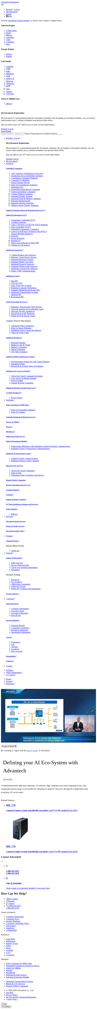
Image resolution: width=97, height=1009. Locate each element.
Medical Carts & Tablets (20, 345)
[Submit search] (59, 134)
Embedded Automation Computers (25, 229)
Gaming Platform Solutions (22, 194)
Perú (8, 44)
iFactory (9, 427)
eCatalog (9, 950)
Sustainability (11, 656)
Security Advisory (12, 594)
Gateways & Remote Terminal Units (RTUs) (29, 231)
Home (8, 679)
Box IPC (14, 281)
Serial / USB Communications (23, 271)
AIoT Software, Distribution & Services (27, 173)
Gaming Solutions (12, 490)
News (8, 948)
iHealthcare (10, 432)
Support (9, 553)
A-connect (10, 955)
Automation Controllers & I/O (23, 220)
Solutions (10, 400)
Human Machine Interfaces (22, 234)
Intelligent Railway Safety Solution (25, 461)
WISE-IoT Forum (18, 586)
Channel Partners (12, 541)
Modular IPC (16, 295)
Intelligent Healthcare (14, 338)
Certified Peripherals (13, 393)
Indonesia (10, 74)
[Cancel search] (61, 134)
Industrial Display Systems (21, 196)
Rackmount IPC (17, 297)
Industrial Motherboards (20, 201)
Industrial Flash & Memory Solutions (26, 198)
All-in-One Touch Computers (23, 471)
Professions (15, 642)
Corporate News (12, 919)
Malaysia (9, 81)
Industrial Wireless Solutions (22, 203)
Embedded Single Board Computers (25, 189)
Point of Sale (16, 473)
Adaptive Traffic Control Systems (24, 458)
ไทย (8, 89)
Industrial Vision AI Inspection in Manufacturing (30, 449)
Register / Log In (13, 138)
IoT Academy (16, 582)
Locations (15, 649)
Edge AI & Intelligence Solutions (24, 185)
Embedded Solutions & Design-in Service (20, 417)
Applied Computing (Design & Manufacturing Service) (25, 210)
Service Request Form (20, 565)
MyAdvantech (12, 12)
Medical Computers (19, 347)
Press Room (16, 615)
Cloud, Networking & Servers (16, 302)
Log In (17, 9)
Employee (9, 661)
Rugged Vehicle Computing (15, 480)
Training (14, 647)
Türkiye (9, 92)
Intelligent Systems (12, 276)
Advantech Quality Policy (15, 531)
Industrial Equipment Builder (16, 441)
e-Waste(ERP (11, 930)
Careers (9, 637)
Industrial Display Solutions (16, 499)
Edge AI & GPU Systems (21, 285)
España (9, 56)
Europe (9, 54)
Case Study (10, 939)
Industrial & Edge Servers (15, 436)
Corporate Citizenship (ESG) (17, 923)
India (8, 71)
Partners (9, 536)
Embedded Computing (14, 168)
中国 (8, 69)
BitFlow (14, 514)
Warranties (15, 570)
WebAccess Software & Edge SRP (25, 243)
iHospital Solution (18, 343)
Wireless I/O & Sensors (20, 245)
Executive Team (17, 611)
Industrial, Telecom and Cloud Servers (26, 307)
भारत (10, 16)
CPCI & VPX (16, 283)
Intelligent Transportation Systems (24, 292)
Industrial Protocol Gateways (22, 264)
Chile (8, 40)
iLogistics (9, 495)
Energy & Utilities (12, 422)
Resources (15, 580)
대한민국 (10, 79)
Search (8, 14)
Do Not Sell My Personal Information (21, 997)
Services (9, 516)
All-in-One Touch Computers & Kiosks (27, 376)
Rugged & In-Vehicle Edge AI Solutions (27, 366)
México (9, 35)
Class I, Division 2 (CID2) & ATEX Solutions (29, 225)
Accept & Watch (8, 746)
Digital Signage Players (20, 183)
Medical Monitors (18, 349)
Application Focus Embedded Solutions (27, 176)
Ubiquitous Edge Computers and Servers (27, 475)
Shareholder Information (21, 632)
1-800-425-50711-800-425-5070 (13, 907)
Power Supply (16, 398)
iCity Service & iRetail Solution (23, 378)
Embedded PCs (17, 187)
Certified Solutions (18, 222)
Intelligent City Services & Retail (18, 371)
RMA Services (17, 563)
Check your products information (24, 567)
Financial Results (18, 625)
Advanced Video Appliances (22, 326)
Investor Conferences (19, 630)
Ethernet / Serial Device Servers (24, 257)
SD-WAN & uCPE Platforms (22, 314)
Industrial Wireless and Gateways (24, 266)
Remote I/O (15, 241)
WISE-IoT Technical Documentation (26, 589)
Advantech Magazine (19, 613)
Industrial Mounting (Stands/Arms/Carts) (20, 388)
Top (5, 1004)
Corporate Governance (20, 628)
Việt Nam (10, 94)
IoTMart (9, 670)
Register (9, 9)
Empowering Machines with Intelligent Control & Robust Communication (40, 446)
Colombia (10, 42)
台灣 (8, 86)
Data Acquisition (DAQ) (21, 227)
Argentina (10, 37)
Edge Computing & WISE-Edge (17, 405)
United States (11, 30)
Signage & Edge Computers (22, 383)
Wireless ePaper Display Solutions (24, 205)
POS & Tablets (17, 381)
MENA (9, 104)
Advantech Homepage (10, 2)
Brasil (8, 33)
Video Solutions (11, 509)
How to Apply (17, 651)
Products (9, 163)
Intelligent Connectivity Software (24, 269)
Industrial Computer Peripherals (23, 288)
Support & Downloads (14, 558)
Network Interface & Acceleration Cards (27, 309)
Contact (9, 666)
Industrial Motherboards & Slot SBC (25, 290)
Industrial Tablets (18, 364)
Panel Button (6, 131)
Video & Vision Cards (20, 333)
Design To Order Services (15, 526)
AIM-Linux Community (20, 584)
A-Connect (10, 675)
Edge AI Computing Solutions (23, 410)
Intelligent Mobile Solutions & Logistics (20, 357)
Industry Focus (12, 943)
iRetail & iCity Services (14, 466)
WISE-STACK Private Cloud (23, 316)
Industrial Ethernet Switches (22, 260)
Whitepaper (10, 941)
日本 (8, 76)
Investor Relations (12, 620)
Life (12, 644)
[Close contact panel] (2, 862)
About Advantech (12, 604)
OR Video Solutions (19, 352)
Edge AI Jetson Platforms (21, 328)
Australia (9, 66)
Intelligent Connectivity (14, 250)
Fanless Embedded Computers (23, 192)
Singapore (10, 83)
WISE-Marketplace (13, 672)
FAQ (8, 953)
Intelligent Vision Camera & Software (26, 330)
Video (8, 946)
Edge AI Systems (18, 412)
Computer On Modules (20, 180)
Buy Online (13, 899)
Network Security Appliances (23, 311)
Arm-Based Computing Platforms (24, 178)
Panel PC (15, 236)
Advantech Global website (18, 20)
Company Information (20, 609)
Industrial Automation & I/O (16, 215)
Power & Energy (18, 238)
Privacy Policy (32, 750)
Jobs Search (11, 926)
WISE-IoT (15, 551)
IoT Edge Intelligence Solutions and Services (22, 504)
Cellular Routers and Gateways (23, 255)
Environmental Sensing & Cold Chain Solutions (30, 362)
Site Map (9, 993)
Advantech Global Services (15, 521)
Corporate (10, 599)
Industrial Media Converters (22, 262)
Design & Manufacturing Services (18, 485)
